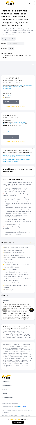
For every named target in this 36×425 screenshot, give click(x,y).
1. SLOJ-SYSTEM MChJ (11, 78)
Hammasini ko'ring (29, 243)
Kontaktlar (4, 389)
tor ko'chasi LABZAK (19, 123)
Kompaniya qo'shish (7, 397)
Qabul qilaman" (18, 422)
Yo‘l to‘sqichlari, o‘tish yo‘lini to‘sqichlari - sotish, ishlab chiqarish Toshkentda (16, 160)
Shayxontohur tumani (8, 123)
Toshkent (29, 85)
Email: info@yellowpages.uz (10, 403)
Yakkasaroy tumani (7, 86)
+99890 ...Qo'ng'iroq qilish (11, 137)
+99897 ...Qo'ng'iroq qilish (11, 101)
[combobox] (30, 3)
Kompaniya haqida (7, 385)
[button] (18, 106)
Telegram (23, 406)
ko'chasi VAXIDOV (17, 86)
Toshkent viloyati (22, 85)
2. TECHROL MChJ (9, 115)
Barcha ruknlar (6, 381)
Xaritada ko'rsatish (7, 88)
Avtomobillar (7, 53)
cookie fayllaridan (15, 419)
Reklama (4, 393)
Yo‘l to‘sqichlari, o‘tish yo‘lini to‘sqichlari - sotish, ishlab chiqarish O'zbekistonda (16, 156)
